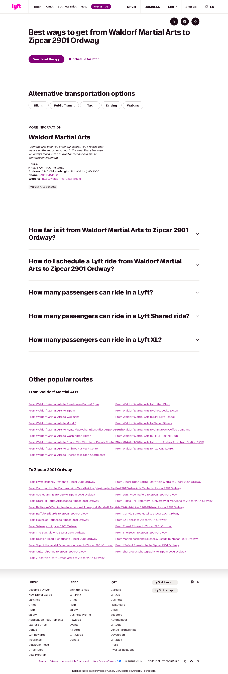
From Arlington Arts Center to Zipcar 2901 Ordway (148, 488)
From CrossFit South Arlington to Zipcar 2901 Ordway (64, 501)
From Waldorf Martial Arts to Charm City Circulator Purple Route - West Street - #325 (84, 442)
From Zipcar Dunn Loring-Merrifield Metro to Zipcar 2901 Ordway (158, 482)
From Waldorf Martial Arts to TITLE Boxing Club (146, 436)
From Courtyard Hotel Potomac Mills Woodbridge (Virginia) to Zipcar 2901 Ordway (83, 488)
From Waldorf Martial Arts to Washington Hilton (60, 436)
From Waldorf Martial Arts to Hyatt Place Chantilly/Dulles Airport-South (76, 430)
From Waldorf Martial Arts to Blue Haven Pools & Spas (64, 404)
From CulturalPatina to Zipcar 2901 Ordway (57, 552)
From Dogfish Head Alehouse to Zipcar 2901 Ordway (63, 539)
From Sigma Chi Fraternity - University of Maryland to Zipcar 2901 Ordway (163, 501)
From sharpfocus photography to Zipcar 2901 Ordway (150, 552)
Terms (42, 661)
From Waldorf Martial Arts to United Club (142, 404)
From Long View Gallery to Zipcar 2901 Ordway (146, 494)
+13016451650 (48, 175)
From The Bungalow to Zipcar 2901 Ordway (57, 532)
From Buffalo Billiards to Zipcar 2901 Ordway (58, 514)
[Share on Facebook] (185, 22)
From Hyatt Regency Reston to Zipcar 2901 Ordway (62, 482)
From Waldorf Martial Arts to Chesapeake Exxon (146, 410)
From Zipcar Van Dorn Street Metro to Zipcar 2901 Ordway (66, 558)
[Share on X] (174, 22)
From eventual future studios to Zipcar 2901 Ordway (149, 507)
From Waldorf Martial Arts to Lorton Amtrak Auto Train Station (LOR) (159, 442)
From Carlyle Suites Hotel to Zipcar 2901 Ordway (147, 514)
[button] (114, 233)
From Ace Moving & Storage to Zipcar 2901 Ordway (62, 494)
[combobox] (209, 7)
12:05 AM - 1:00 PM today (47, 168)
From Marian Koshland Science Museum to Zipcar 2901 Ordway (156, 539)
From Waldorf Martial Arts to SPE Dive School (145, 417)
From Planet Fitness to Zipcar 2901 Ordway (143, 526)
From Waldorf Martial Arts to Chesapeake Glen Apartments (67, 455)
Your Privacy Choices (104, 661)
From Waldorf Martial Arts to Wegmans (54, 417)
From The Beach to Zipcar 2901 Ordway (141, 532)
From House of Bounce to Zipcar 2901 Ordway (59, 520)
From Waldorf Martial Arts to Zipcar (52, 410)
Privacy (54, 661)
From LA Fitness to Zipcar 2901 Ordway (141, 520)
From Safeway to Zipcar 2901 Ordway (53, 526)
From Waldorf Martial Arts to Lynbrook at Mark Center (64, 448)
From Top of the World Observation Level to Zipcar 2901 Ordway (71, 545)
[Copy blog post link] (195, 22)
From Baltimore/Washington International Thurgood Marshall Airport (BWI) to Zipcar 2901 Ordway (93, 507)
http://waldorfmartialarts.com (61, 179)
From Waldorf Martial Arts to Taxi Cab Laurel (144, 448)
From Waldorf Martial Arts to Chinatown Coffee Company (152, 430)
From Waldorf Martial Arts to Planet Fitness (143, 423)
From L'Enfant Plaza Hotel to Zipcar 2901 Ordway (147, 545)
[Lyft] (16, 6)
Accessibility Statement (75, 661)
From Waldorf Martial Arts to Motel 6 (52, 423)
